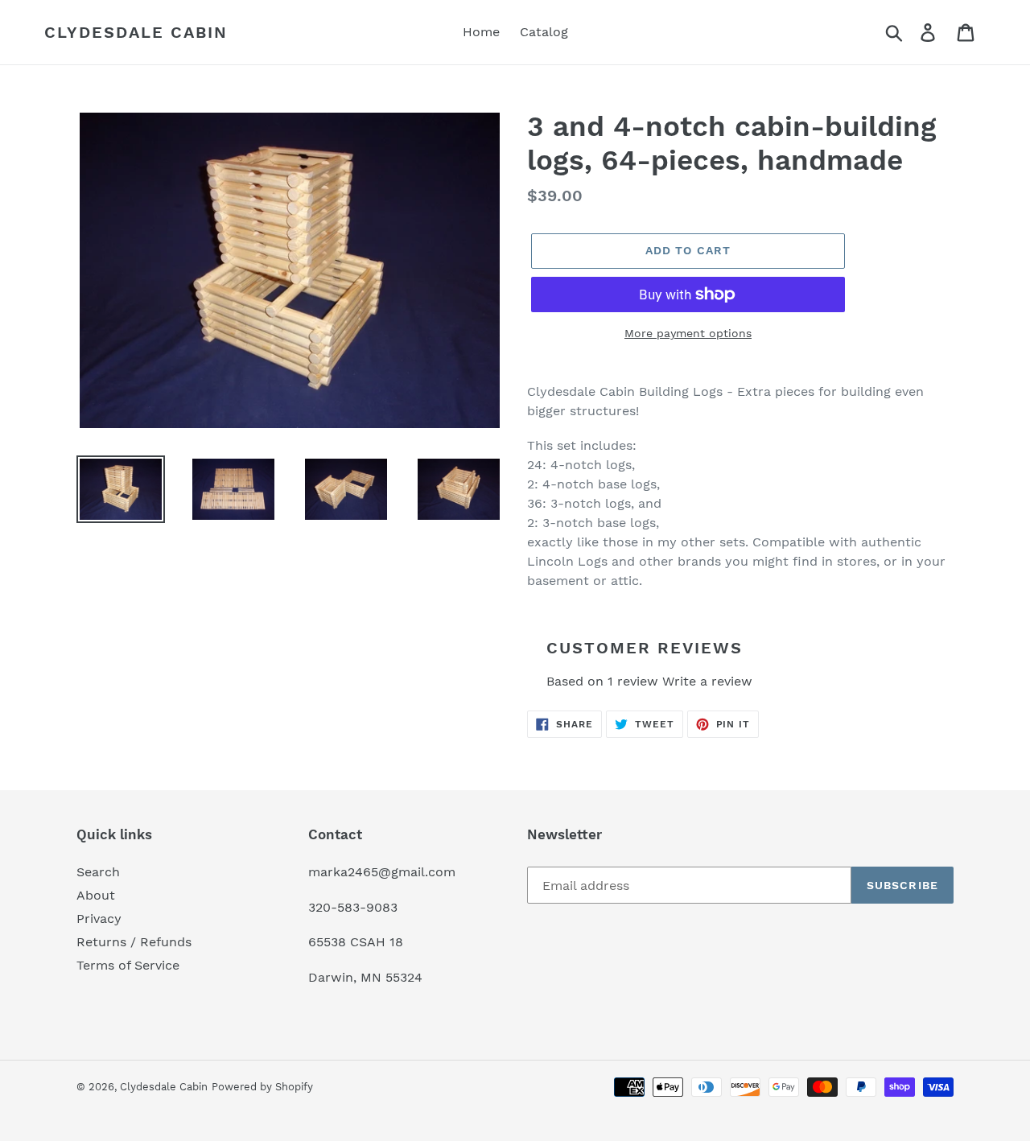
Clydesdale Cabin (136, 32)
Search (98, 871)
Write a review (707, 681)
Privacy (99, 918)
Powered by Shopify (262, 1087)
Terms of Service (127, 965)
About (95, 895)
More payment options (688, 333)
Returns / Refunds (134, 941)
